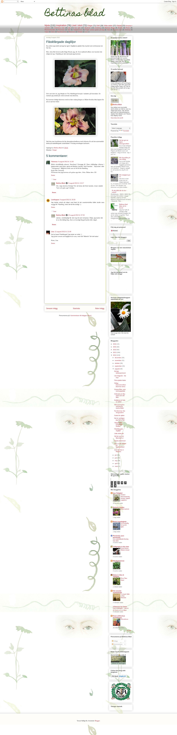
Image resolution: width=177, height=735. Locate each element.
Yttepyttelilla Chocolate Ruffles (118, 424)
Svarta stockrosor (120, 441)
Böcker (120, 28)
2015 (115, 347)
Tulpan (47, 32)
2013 (115, 352)
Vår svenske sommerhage (117, 591)
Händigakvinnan (118, 561)
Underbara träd (59, 28)
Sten (69, 30)
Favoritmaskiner (62, 32)
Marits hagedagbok (119, 521)
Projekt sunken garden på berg (94, 30)
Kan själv (77, 28)
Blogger (97, 721)
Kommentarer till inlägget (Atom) (80, 315)
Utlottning (127, 30)
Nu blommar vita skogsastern (119, 411)
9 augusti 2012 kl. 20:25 (67, 199)
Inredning (98, 28)
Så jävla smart (117, 30)
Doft (98, 26)
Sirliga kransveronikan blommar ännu (120, 384)
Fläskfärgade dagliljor (118, 429)
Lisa (52, 231)
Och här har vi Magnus (119, 450)
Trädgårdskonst (77, 30)
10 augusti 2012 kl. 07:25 (76, 215)
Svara (53, 175)
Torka (108, 30)
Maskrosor (72, 32)
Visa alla (129, 630)
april (116, 463)
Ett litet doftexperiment (120, 372)
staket (86, 31)
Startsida (76, 308)
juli (116, 455)
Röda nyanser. (125, 509)
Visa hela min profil (117, 118)
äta (69, 28)
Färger (89, 26)
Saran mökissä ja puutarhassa (119, 616)
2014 (115, 349)
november (118, 360)
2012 (115, 355)
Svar (54, 179)
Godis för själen (119, 415)
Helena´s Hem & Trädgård (118, 575)
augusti (117, 369)
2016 (115, 344)
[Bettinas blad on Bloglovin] (119, 677)
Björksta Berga (110, 28)
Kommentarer (118, 644)
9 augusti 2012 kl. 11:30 (66, 161)
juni (116, 458)
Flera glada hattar (120, 380)
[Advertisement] (75, 289)
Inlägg (115, 641)
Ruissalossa (124, 619)
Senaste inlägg (51, 308)
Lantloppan (55, 199)
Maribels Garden (118, 507)
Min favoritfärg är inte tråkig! (124, 158)
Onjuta (118, 26)
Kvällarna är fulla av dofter (119, 401)
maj (116, 460)
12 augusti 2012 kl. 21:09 (63, 231)
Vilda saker (108, 26)
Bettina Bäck (60, 183)
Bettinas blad (75, 14)
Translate (126, 131)
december (118, 357)
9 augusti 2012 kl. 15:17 (76, 183)
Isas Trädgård (117, 493)
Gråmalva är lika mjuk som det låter (119, 395)
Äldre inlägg (99, 308)
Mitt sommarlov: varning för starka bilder (119, 406)
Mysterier (88, 28)
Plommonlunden (50, 30)
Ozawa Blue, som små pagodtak (120, 390)
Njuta (47, 25)
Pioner (128, 28)
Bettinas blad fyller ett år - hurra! (123, 206)
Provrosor (61, 30)
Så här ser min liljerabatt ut (119, 437)
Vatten (53, 32)
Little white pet (119, 433)
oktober (117, 363)
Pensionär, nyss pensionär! (118, 536)
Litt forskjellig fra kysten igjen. (125, 525)
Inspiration (61, 25)
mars (116, 466)
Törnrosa (54, 161)
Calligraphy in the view (121, 546)
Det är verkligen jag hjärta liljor (119, 419)
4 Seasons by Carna (120, 606)
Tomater (80, 32)
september (118, 366)
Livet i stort (76, 25)
